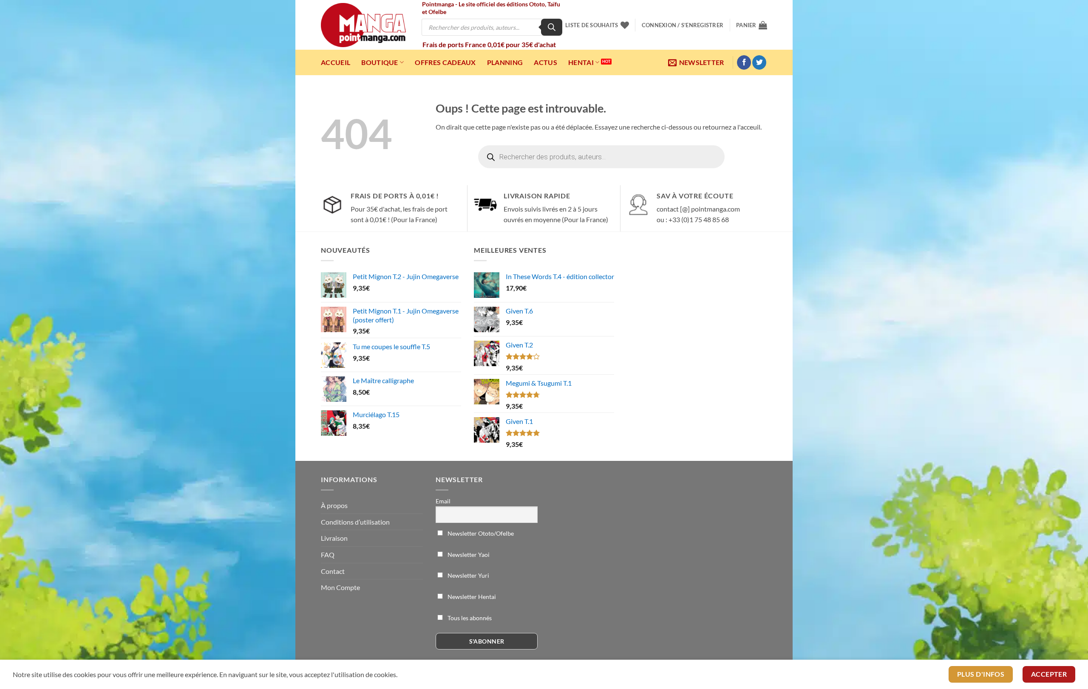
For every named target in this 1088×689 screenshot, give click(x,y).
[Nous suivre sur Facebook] (744, 62)
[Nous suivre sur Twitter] (759, 62)
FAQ (327, 555)
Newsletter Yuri (467, 575)
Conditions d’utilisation (355, 522)
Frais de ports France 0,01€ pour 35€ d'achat (489, 44)
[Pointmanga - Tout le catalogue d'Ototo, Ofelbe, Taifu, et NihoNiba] (363, 25)
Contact (333, 571)
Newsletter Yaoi (468, 554)
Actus (545, 62)
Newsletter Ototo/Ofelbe (480, 533)
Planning (505, 62)
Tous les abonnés (469, 617)
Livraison (334, 538)
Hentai (581, 62)
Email (443, 501)
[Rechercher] (551, 27)
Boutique (379, 62)
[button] (682, 25)
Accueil (335, 62)
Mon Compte (340, 587)
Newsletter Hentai (471, 596)
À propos (334, 505)
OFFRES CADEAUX (445, 62)
